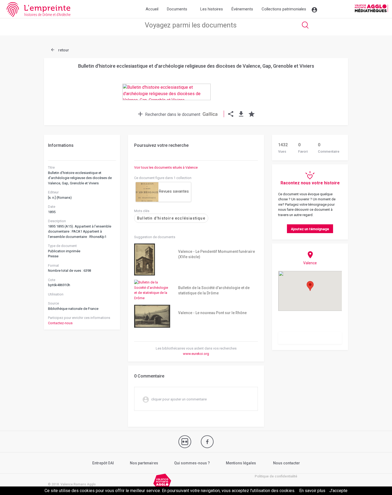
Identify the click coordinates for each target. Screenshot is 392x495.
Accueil (152, 9)
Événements (242, 9)
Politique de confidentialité (276, 476)
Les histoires (211, 9)
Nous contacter (286, 463)
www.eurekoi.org (196, 354)
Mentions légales (241, 463)
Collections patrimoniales (284, 9)
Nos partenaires (144, 463)
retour (63, 50)
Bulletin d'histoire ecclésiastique (171, 218)
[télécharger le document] (241, 114)
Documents (177, 9)
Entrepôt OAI (103, 463)
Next (330, 81)
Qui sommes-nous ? (192, 463)
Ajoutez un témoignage (310, 228)
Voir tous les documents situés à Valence (166, 167)
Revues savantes (174, 191)
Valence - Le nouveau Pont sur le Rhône (212, 313)
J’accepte (338, 490)
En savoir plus (312, 490)
